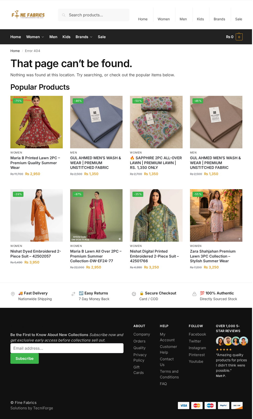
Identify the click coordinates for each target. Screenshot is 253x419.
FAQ (163, 383)
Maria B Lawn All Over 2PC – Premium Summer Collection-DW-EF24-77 (96, 256)
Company (141, 334)
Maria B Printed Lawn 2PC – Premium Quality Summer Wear (35, 163)
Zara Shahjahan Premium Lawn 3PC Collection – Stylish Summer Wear (213, 256)
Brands (219, 19)
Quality (139, 347)
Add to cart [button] (36, 184)
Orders (139, 341)
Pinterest (197, 354)
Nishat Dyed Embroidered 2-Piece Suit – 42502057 (35, 254)
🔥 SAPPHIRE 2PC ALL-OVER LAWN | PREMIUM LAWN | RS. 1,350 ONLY (156, 163)
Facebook (197, 334)
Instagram (197, 347)
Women (164, 19)
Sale (238, 19)
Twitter (195, 341)
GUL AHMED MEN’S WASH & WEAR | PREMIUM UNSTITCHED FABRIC (95, 163)
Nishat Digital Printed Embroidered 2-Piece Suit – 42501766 (154, 256)
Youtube (196, 361)
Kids (200, 19)
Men (183, 19)
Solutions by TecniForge (31, 408)
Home (143, 19)
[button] (234, 36)
